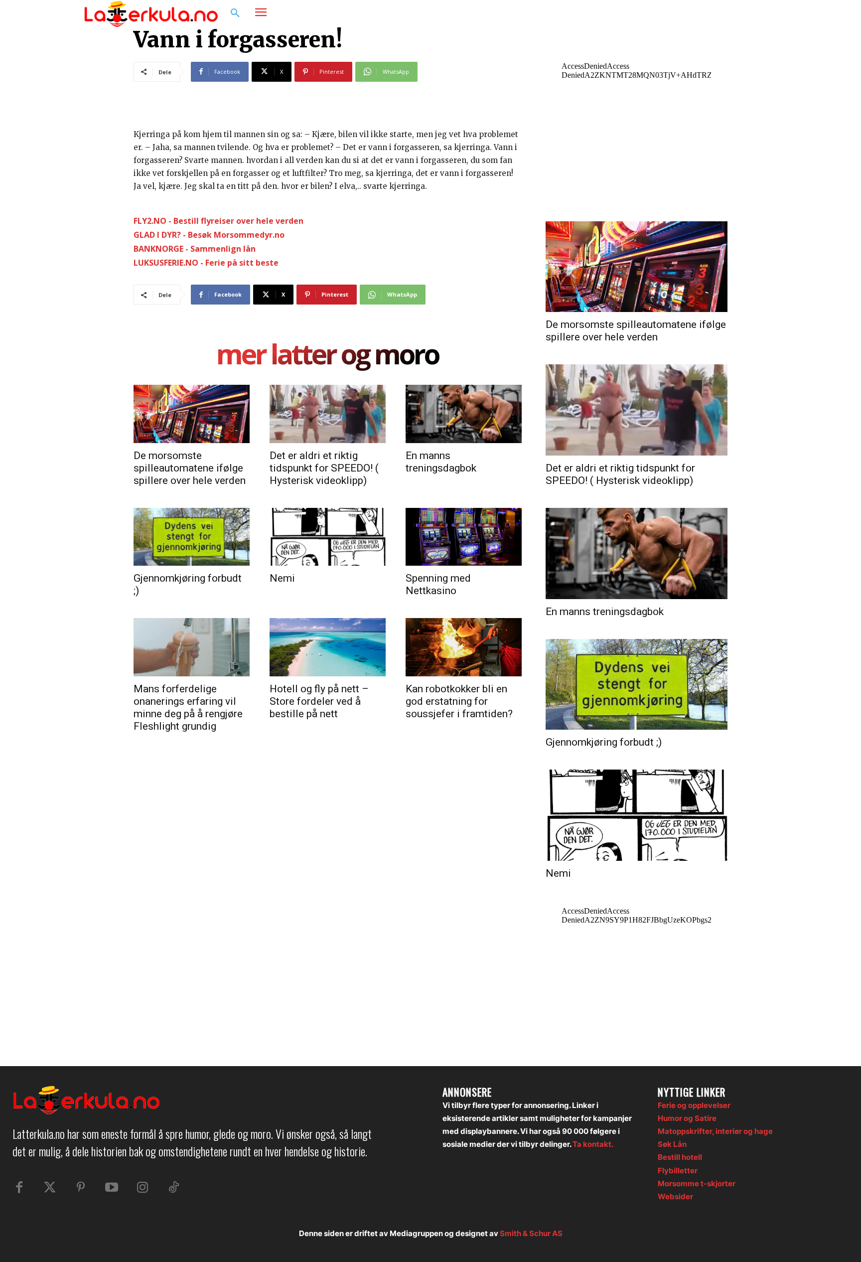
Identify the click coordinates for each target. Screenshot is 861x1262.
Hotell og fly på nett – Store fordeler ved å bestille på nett (319, 701)
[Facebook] (727, 13)
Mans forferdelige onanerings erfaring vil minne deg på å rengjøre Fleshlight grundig (188, 707)
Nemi (282, 578)
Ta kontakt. (593, 1144)
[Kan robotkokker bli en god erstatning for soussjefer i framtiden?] (464, 647)
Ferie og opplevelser (694, 1105)
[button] (235, 13)
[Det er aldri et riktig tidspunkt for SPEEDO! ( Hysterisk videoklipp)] (328, 414)
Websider (675, 1196)
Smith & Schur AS (531, 1233)
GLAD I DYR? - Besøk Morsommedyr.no (209, 234)
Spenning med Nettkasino (438, 584)
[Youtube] (111, 1187)
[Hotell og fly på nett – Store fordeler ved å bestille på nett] (328, 647)
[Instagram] (746, 13)
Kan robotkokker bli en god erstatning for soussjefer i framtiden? (459, 701)
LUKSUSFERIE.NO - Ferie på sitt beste (206, 262)
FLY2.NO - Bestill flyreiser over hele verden (218, 220)
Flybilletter (678, 1170)
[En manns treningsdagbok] (464, 414)
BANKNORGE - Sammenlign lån (195, 248)
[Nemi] (328, 537)
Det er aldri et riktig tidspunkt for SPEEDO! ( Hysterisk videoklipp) (324, 468)
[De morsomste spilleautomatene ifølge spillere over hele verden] (192, 414)
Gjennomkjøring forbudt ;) (604, 742)
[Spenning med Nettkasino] (464, 537)
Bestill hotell (680, 1157)
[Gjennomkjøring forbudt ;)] (192, 537)
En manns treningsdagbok (441, 462)
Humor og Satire (687, 1118)
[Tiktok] (173, 1187)
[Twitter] (49, 1187)
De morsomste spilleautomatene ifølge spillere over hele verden (190, 468)
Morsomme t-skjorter (696, 1183)
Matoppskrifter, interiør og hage (715, 1131)
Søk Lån (672, 1144)
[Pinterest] (80, 1187)
